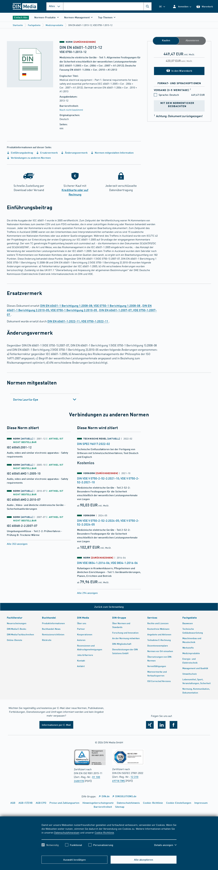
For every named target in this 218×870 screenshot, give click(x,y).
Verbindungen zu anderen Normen (30, 157)
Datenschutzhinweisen (66, 832)
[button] (182, 6)
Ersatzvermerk (49, 152)
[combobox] (107, 6)
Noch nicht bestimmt (71, 109)
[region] (109, 837)
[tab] (44, 399)
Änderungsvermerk (76, 152)
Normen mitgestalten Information (114, 152)
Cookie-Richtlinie (104, 832)
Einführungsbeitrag (21, 152)
